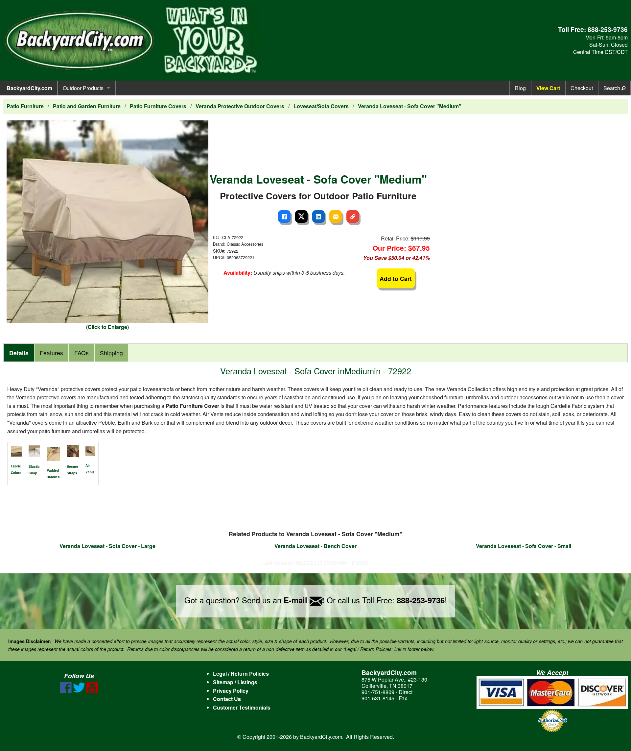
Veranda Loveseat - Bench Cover (315, 546)
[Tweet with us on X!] (79, 691)
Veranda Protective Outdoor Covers (240, 106)
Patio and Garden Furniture (87, 106)
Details (19, 353)
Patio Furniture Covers (158, 106)
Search (612, 88)
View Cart (548, 88)
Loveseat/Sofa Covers (321, 106)
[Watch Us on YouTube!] (92, 691)
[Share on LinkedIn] (318, 216)
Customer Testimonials (241, 707)
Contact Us (227, 699)
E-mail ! (304, 600)
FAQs (81, 353)
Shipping (111, 353)
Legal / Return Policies (241, 673)
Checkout (582, 88)
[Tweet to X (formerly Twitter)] (301, 216)
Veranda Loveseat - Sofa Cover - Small (523, 546)
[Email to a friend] (335, 216)
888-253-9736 (608, 29)
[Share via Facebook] (284, 216)
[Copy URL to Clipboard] (352, 216)
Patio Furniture (25, 106)
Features (51, 353)
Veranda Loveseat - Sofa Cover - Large (107, 546)
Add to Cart (396, 278)
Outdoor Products (83, 88)
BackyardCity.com (29, 88)
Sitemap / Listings (235, 682)
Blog (520, 88)
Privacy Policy (230, 690)
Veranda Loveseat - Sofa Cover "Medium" (409, 106)
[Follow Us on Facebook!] (66, 691)
